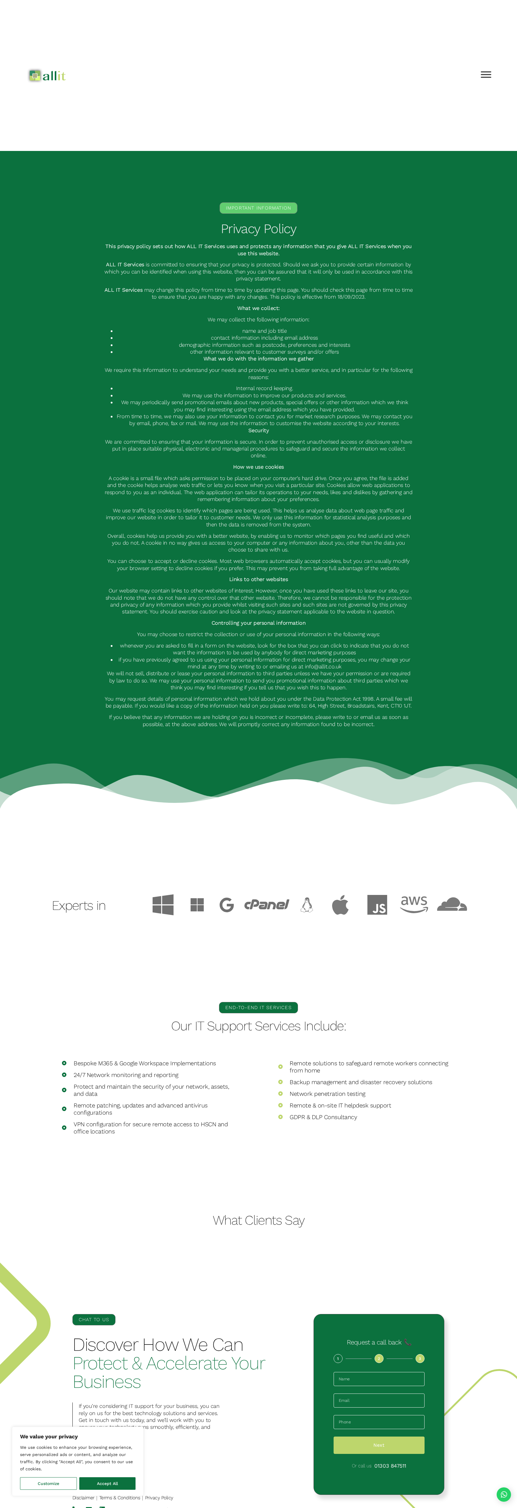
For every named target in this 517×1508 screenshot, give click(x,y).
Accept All (107, 1483)
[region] (78, 1461)
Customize (48, 1483)
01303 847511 (390, 1466)
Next (378, 1445)
